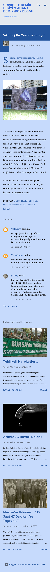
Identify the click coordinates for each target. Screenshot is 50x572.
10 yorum (17, 549)
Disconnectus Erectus (25, 201)
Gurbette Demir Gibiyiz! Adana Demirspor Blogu (18, 8)
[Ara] (38, 4)
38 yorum (17, 465)
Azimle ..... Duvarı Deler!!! (22, 436)
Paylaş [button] (6, 209)
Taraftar (30, 204)
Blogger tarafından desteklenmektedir (26, 564)
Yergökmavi (17, 255)
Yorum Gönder (11, 306)
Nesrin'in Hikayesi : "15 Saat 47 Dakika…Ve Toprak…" (21, 516)
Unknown (16, 228)
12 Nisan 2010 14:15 (20, 267)
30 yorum (17, 390)
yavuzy (14, 275)
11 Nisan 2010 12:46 (21, 246)
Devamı (43, 390)
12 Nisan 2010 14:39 (21, 299)
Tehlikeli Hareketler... (20, 361)
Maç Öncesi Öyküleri (13, 204)
